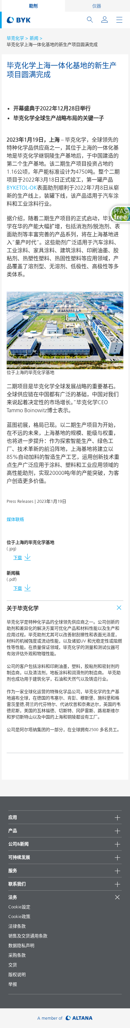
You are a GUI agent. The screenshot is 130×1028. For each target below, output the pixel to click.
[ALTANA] (79, 1018)
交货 (12, 964)
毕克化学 (15, 38)
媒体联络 (15, 519)
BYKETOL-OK (22, 187)
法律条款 (17, 926)
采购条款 (17, 955)
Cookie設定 (19, 906)
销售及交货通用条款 (27, 935)
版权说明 (17, 974)
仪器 (96, 5)
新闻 (34, 38)
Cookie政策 (19, 916)
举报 (12, 984)
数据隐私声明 (21, 945)
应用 (12, 817)
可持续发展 (19, 857)
